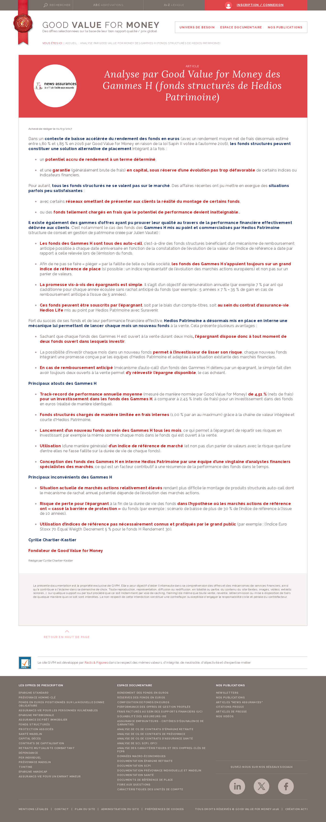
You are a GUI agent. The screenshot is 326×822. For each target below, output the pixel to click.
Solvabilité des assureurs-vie (141, 716)
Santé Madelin (30, 734)
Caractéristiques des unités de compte (150, 789)
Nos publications (230, 697)
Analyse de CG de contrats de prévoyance (151, 734)
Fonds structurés (34, 724)
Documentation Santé (135, 775)
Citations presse (230, 706)
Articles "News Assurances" (239, 702)
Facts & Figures (96, 662)
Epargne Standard (33, 692)
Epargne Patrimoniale (36, 715)
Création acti (296, 809)
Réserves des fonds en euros (141, 697)
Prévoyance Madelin (35, 762)
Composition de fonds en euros (143, 702)
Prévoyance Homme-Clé (37, 697)
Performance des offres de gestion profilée (153, 706)
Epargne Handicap (33, 771)
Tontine (25, 767)
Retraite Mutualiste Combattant (47, 748)
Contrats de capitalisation (41, 743)
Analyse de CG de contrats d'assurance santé (155, 738)
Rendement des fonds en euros (142, 692)
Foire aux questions (133, 784)
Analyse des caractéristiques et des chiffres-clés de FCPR (161, 750)
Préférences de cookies (164, 809)
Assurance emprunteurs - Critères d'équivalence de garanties (160, 723)
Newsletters (227, 692)
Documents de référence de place (145, 779)
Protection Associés (36, 729)
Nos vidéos (225, 716)
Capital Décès (30, 738)
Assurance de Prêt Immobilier (43, 719)
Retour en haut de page (67, 637)
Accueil (71, 43)
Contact (61, 809)
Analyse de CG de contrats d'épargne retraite (155, 729)
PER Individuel (30, 757)
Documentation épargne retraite (145, 761)
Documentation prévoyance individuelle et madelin (159, 770)
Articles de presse (231, 711)
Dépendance (28, 752)
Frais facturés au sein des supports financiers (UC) (159, 711)
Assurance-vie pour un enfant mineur (50, 776)
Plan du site (85, 809)
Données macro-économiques (141, 756)
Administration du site (120, 809)
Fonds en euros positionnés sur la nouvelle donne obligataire (61, 704)
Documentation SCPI (134, 765)
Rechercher (60, 5)
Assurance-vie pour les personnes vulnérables (58, 710)
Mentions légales (33, 809)
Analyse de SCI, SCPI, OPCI (137, 743)
